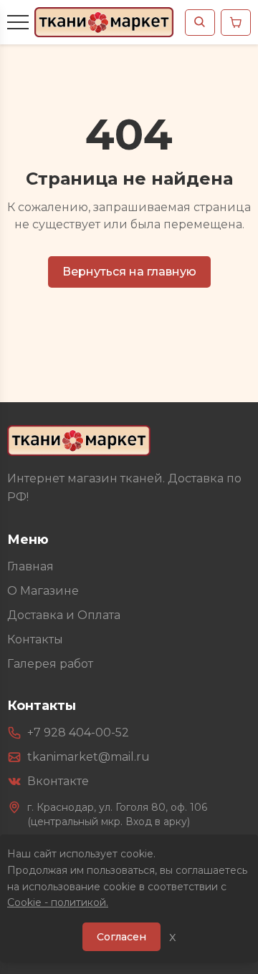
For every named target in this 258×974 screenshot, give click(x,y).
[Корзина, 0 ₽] (236, 22)
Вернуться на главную (129, 271)
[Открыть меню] (18, 22)
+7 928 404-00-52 (78, 732)
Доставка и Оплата (63, 615)
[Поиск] (200, 22)
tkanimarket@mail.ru (88, 757)
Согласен (121, 936)
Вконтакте (58, 781)
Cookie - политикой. (57, 902)
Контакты (35, 639)
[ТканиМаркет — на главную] (78, 440)
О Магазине (43, 591)
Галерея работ (50, 664)
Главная (30, 566)
